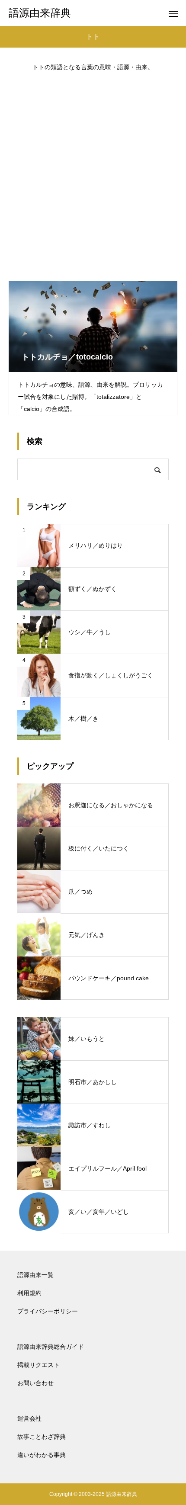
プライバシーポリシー (47, 1311)
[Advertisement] (93, 172)
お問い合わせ (35, 1383)
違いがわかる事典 (41, 1454)
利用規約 (29, 1293)
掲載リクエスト (38, 1364)
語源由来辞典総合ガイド (50, 1346)
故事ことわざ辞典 (41, 1436)
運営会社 (29, 1418)
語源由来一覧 (35, 1274)
